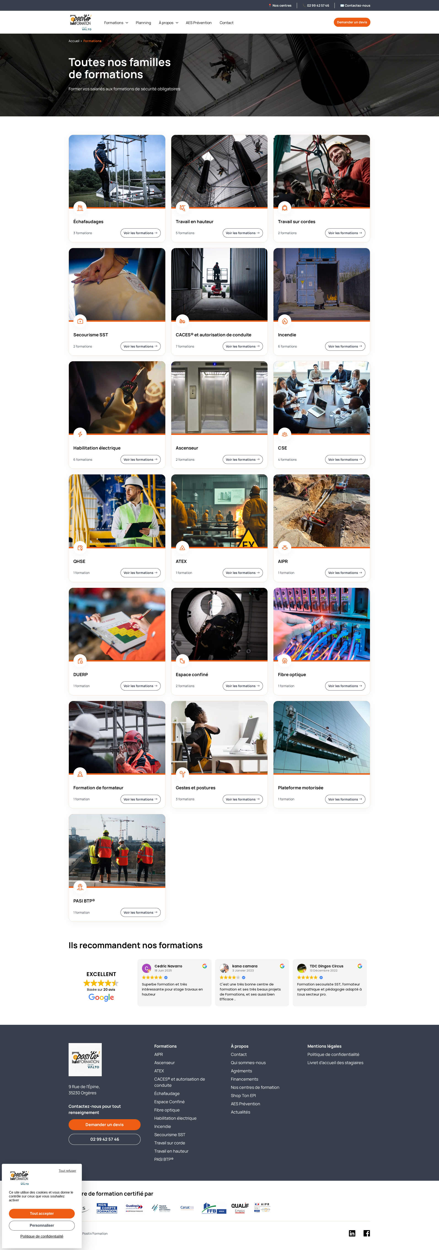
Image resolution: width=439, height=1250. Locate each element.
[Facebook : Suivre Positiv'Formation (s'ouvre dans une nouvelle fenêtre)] (366, 1234)
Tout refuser (67, 1170)
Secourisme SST (169, 1134)
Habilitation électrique (175, 1118)
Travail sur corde (169, 1143)
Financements (244, 1079)
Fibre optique (167, 1110)
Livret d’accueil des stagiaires (335, 1062)
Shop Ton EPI (243, 1095)
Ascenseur (164, 1062)
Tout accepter (42, 1213)
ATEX (159, 1070)
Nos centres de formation (255, 1087)
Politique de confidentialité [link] (41, 1236)
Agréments (241, 1070)
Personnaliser (42, 1225)
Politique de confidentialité (333, 1054)
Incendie (162, 1126)
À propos (166, 22)
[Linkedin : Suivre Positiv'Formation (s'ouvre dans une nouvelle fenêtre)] (352, 1234)
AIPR (158, 1054)
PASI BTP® (164, 1159)
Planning (143, 22)
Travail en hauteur (171, 1151)
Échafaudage (167, 1093)
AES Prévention (199, 22)
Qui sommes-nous (248, 1062)
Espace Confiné (169, 1101)
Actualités (240, 1112)
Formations (113, 22)
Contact (226, 22)
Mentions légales (325, 1046)
